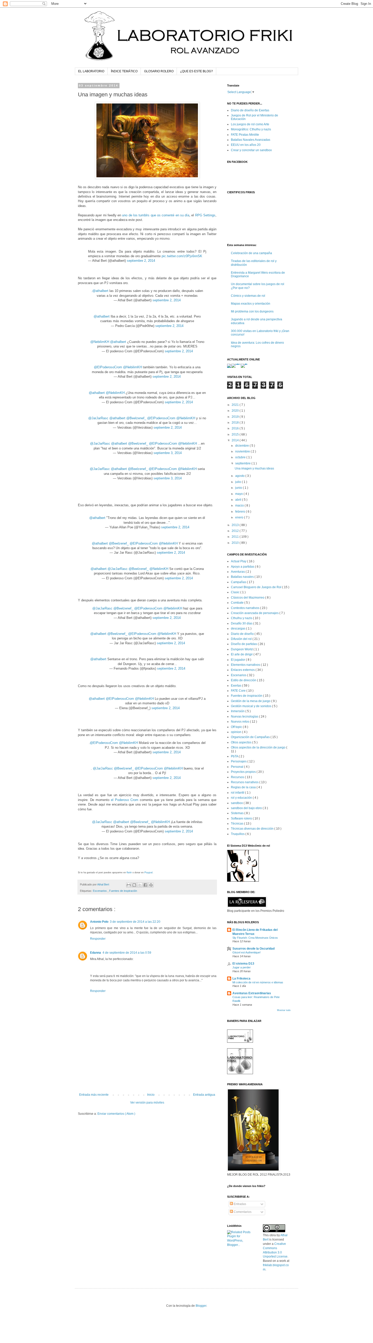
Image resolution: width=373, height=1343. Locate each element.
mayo (239, 494)
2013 (236, 525)
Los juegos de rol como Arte (250, 124)
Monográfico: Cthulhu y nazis (251, 129)
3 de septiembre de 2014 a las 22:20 (135, 921)
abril (238, 499)
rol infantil (238, 792)
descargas (238, 628)
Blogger (201, 1305)
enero (239, 517)
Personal (237, 767)
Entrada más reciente (94, 1094)
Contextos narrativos (245, 608)
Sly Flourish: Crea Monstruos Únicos (255, 937)
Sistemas (237, 813)
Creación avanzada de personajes (255, 613)
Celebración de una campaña (251, 253)
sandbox (237, 803)
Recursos (238, 777)
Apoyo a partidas (243, 566)
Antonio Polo (99, 921)
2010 (236, 543)
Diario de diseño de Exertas (250, 110)
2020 (236, 410)
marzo (240, 505)
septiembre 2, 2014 (141, 261)
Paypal (148, 872)
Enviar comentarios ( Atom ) (116, 1113)
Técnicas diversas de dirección (252, 828)
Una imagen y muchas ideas (254, 468)
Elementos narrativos (246, 665)
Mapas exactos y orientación (250, 303)
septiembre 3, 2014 (168, 453)
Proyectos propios (244, 772)
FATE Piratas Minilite (245, 134)
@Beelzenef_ (136, 418)
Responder (98, 938)
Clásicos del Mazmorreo (248, 597)
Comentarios (242, 1212)
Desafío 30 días (242, 623)
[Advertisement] (147, 1079)
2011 (236, 536)
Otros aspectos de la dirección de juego (258, 747)
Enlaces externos (243, 670)
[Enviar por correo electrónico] (128, 884)
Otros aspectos (241, 742)
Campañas (239, 582)
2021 (236, 405)
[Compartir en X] (139, 884)
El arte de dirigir (242, 654)
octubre (240, 457)
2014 (236, 440)
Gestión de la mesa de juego (251, 701)
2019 (236, 416)
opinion (236, 732)
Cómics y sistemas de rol (248, 296)
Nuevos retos (240, 721)
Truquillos (238, 834)
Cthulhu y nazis (242, 618)
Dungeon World (242, 649)
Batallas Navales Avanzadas (250, 140)
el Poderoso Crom (124, 800)
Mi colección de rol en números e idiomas (257, 982)
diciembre (242, 445)
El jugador (238, 659)
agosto (240, 476)
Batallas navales (243, 577)
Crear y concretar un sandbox (251, 150)
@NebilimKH (99, 342)
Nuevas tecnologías (245, 716)
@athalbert (100, 291)
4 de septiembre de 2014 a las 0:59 (127, 952)
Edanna (95, 952)
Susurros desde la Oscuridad (253, 948)
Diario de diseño (243, 634)
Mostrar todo (284, 1010)
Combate (237, 602)
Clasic (235, 592)
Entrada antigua (204, 1094)
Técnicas (237, 823)
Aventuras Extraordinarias (251, 993)
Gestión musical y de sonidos (251, 706)
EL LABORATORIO (91, 71)
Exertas (236, 685)
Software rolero (242, 818)
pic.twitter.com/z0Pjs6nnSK (182, 256)
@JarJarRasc (98, 418)
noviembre (243, 451)
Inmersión (238, 711)
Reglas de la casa (244, 787)
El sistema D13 (243, 963)
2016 (236, 428)
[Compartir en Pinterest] (151, 884)
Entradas (239, 1204)
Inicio (151, 1094)
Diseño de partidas (244, 644)
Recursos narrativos (245, 782)
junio (239, 488)
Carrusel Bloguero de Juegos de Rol (256, 587)
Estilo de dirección (244, 680)
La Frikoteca (241, 978)
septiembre (243, 463)
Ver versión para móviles (147, 1102)
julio (238, 482)
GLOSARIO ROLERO (159, 71)
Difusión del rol (241, 639)
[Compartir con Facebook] (145, 884)
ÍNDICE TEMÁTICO (124, 71)
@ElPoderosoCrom (108, 367)
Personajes (239, 761)
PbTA (235, 756)
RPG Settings (205, 215)
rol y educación (242, 797)
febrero (240, 511)
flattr (129, 872)
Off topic (237, 727)
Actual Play (239, 561)
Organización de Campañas (250, 737)
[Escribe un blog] (134, 884)
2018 (236, 422)
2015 (236, 434)
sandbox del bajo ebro (247, 808)
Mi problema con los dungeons (252, 311)
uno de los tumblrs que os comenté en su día (155, 215)
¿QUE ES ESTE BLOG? (196, 71)
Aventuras (238, 571)
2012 (236, 531)
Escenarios (100, 890)
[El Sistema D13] (243, 880)
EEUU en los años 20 (246, 145)
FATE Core (238, 690)
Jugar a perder (241, 967)
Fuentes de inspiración (123, 890)
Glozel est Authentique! (246, 952)
